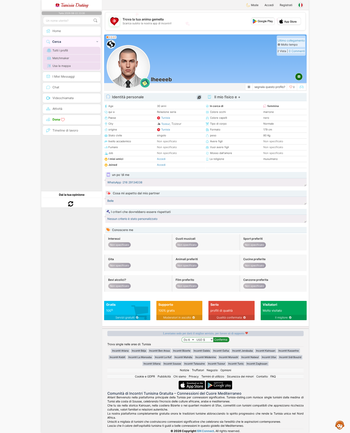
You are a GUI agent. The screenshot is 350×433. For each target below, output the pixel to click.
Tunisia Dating (74, 5)
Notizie (184, 370)
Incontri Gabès (202, 350)
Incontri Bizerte (181, 350)
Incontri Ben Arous (159, 350)
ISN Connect (205, 431)
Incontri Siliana (152, 363)
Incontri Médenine (205, 357)
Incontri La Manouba (140, 357)
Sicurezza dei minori (240, 376)
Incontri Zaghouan (257, 363)
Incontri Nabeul (250, 357)
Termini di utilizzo (212, 376)
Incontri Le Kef (163, 357)
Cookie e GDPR (145, 376)
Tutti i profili (60, 50)
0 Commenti (297, 51)
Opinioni (225, 370)
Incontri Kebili (117, 357)
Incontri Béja (139, 350)
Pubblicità (164, 376)
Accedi (269, 5)
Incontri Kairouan (265, 350)
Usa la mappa (61, 65)
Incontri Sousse (172, 363)
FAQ (273, 376)
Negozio (212, 370)
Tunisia (165, 117)
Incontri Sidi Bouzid (290, 357)
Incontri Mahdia (183, 357)
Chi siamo (179, 376)
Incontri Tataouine (194, 363)
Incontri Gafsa (221, 350)
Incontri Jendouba (242, 350)
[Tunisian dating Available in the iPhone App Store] (192, 382)
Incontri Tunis (235, 363)
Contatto (262, 376)
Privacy (194, 376)
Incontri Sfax (269, 357)
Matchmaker (60, 58)
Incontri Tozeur (216, 363)
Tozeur (165, 123)
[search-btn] (95, 20)
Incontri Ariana (120, 350)
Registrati (286, 5)
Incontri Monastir (228, 357)
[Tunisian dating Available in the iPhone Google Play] (219, 382)
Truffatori (198, 370)
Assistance (340, 425)
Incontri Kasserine (289, 350)
